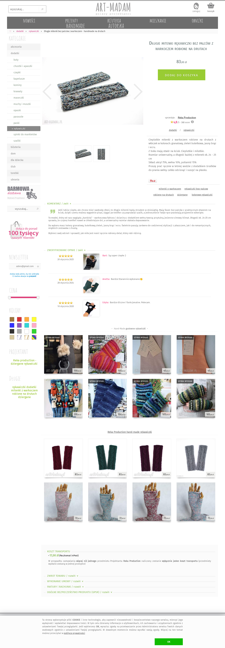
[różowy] (34, 325)
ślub (13, 166)
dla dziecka (17, 160)
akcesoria (16, 46)
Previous (47, 91)
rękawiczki (189, 130)
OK (168, 641)
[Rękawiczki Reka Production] (91, 292)
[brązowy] (12, 319)
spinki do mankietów (25, 134)
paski (17, 123)
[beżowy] (12, 337)
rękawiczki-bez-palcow (196, 188)
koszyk (210, 11)
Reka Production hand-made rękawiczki (130, 432)
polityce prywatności (74, 633)
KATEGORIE (17, 38)
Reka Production (187, 117)
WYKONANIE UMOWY (65, 581)
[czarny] (12, 331)
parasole (18, 116)
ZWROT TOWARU (63, 575)
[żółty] (34, 319)
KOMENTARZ (59, 203)
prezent (32, 276)
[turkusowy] (26, 325)
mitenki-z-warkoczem (170, 188)
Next (137, 91)
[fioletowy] (19, 325)
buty (16, 59)
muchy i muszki (22, 104)
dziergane (182, 194)
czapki (17, 72)
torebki (15, 173)
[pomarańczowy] (26, 319)
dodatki (15, 53)
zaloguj (196, 11)
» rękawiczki (18, 128)
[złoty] (26, 337)
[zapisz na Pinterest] (153, 181)
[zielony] (34, 331)
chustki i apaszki (23, 66)
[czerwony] (19, 319)
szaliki (17, 140)
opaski (17, 110)
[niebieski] (12, 325)
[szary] (19, 331)
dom (13, 153)
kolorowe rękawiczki (202, 194)
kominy (18, 85)
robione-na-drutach (163, 194)
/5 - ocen (181, 122)
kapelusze (19, 78)
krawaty (18, 91)
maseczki (19, 97)
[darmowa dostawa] (23, 192)
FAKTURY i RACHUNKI (65, 586)
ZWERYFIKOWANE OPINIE (66, 250)
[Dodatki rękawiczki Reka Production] (91, 269)
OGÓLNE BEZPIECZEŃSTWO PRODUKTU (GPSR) (80, 592)
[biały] (26, 331)
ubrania (15, 179)
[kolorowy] (34, 337)
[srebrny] (19, 337)
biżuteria (16, 147)
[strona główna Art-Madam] (112, 9)
